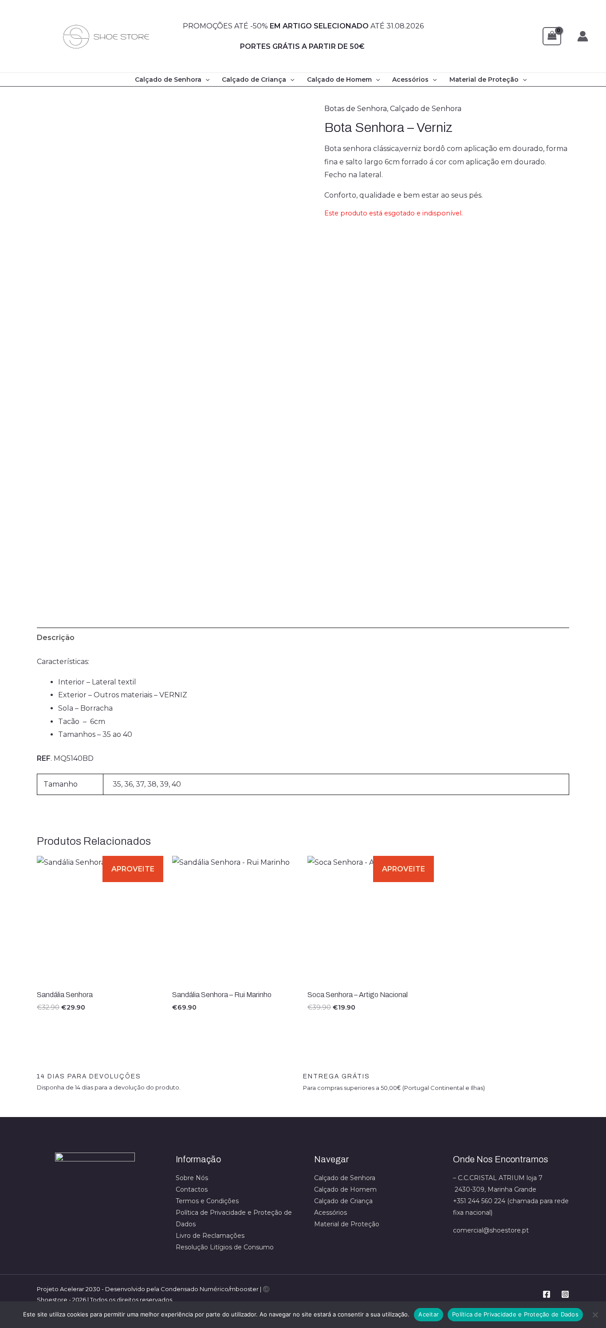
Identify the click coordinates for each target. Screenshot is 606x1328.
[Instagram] (565, 1294)
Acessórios (410, 79)
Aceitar (428, 1314)
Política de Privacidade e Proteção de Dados (515, 1314)
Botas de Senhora (355, 108)
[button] (205, 79)
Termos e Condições (207, 1201)
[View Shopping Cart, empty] (552, 36)
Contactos (192, 1189)
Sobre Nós (192, 1178)
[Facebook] (547, 1294)
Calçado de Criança (254, 79)
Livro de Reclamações (210, 1236)
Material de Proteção (484, 79)
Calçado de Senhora (168, 79)
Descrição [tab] (56, 637)
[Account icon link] (582, 36)
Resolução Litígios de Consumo (225, 1247)
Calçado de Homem (339, 79)
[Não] (594, 1314)
